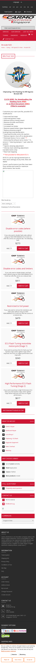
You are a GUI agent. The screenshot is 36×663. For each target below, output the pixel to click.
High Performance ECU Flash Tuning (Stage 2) (18, 384)
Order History (5, 582)
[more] (32, 421)
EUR (14, 7)
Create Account (5, 595)
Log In (19, 12)
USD (25, 7)
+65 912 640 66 (10, 500)
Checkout (29, 12)
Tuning (8, 47)
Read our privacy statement (8, 651)
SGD (32, 7)
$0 (32, 34)
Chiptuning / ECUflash (12, 438)
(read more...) (22, 545)
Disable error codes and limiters (18, 268)
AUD (17, 7)
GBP (10, 7)
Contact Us (9, 39)
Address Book (5, 585)
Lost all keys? (9, 434)
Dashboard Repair (11, 430)
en (21, 2)
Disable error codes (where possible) (18, 229)
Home (3, 47)
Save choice (18, 659)
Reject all (6, 659)
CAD (21, 7)
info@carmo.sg (10, 504)
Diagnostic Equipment (12, 442)
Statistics (14, 654)
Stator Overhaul (10, 446)
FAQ (2, 571)
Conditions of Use (6, 565)
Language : (16, 2)
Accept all (29, 659)
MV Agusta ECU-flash (17, 47)
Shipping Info (5, 558)
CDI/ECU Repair (10, 426)
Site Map (3, 568)
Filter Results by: (6, 200)
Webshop (8, 450)
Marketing (22, 654)
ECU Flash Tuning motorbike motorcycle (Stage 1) (18, 344)
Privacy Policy (5, 561)
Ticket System (5, 555)
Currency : (5, 7)
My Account (4, 588)
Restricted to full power (18, 306)
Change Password (6, 591)
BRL (28, 7)
